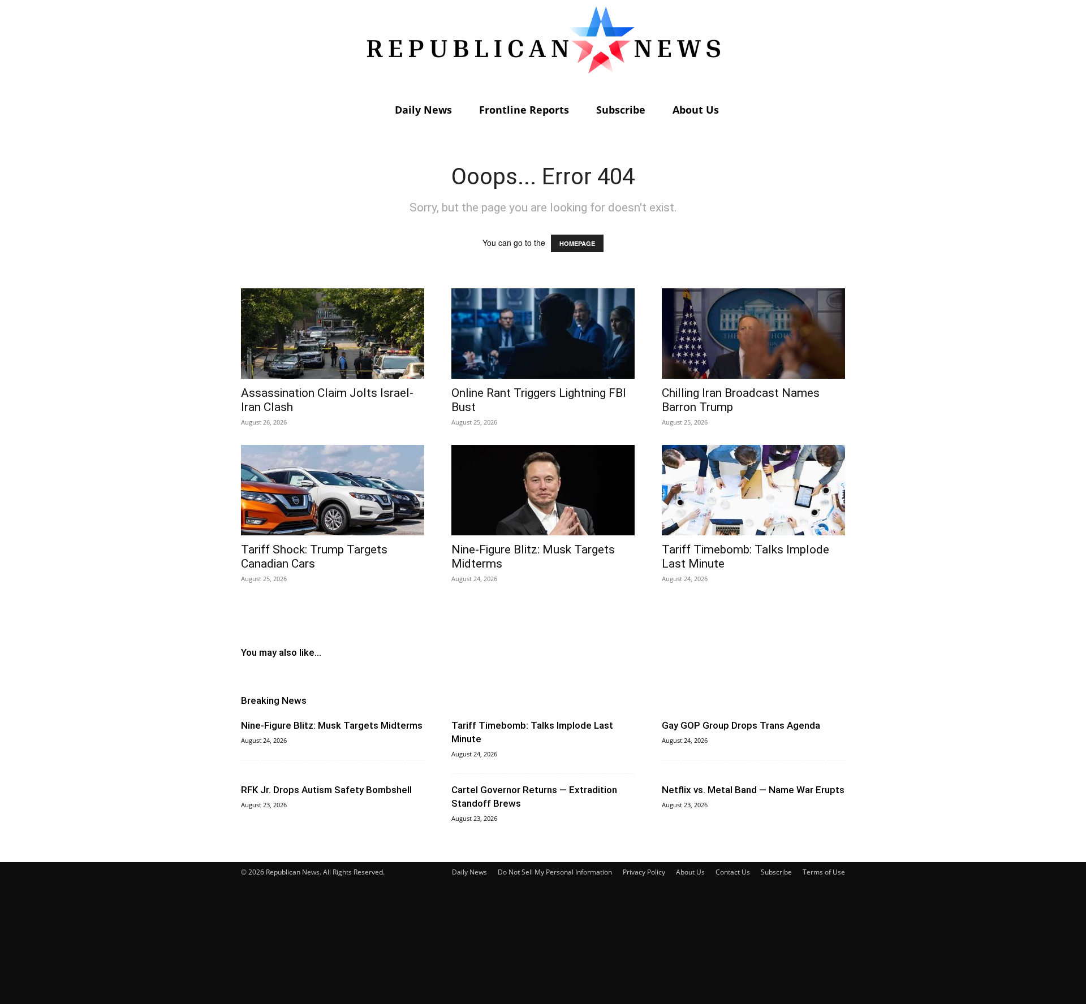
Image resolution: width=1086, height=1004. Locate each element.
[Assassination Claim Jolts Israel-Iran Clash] (332, 333)
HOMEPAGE (577, 243)
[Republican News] (543, 48)
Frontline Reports (524, 109)
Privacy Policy (644, 872)
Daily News (423, 109)
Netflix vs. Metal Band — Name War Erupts (753, 789)
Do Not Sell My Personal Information (555, 872)
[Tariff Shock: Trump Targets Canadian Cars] (332, 490)
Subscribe (620, 109)
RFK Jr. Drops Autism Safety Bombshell (326, 789)
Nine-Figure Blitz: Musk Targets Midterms (332, 725)
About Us (696, 109)
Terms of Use (824, 872)
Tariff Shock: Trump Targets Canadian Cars (314, 556)
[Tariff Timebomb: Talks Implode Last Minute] (753, 490)
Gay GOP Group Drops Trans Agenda (741, 725)
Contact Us (733, 872)
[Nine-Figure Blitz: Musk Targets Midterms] (543, 490)
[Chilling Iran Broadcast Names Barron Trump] (753, 333)
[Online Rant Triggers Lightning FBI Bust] (543, 333)
